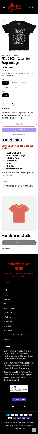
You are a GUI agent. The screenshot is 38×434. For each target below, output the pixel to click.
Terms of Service (8, 330)
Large (25, 83)
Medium (15, 83)
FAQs (5, 304)
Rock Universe (11, 422)
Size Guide (7, 299)
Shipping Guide (8, 321)
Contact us (7, 339)
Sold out (19, 243)
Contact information (20, 428)
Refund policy (30, 422)
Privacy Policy (8, 326)
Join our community (9, 308)
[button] (4, 7)
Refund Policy (8, 317)
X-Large (7, 87)
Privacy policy (9, 425)
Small (6, 83)
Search (6, 295)
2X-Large (17, 87)
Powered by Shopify (20, 422)
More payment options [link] (19, 134)
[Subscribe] (32, 282)
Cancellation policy (29, 425)
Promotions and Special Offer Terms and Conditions (19, 335)
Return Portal (8, 313)
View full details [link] (7, 249)
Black (6, 95)
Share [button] (5, 181)
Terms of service (19, 425)
